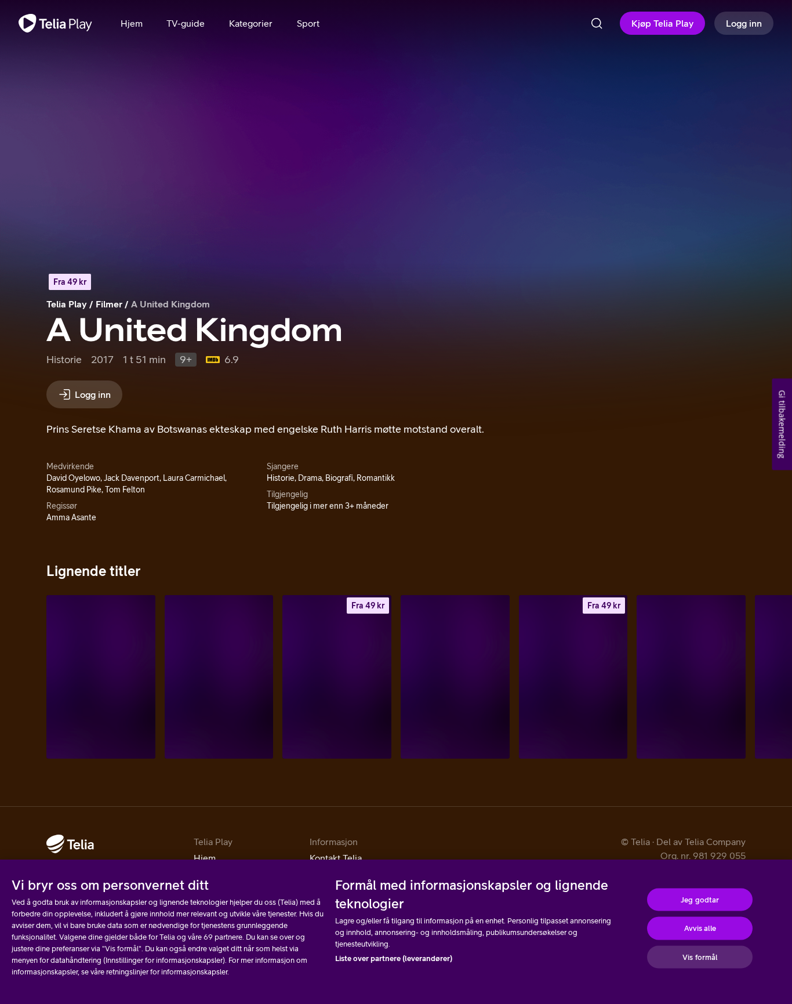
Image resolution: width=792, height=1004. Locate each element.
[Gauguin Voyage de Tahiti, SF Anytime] (336, 676)
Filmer (109, 304)
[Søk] (597, 23)
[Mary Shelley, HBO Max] (219, 676)
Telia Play (66, 304)
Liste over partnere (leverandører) (393, 958)
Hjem (205, 858)
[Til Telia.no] (70, 844)
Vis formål (699, 956)
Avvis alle (700, 928)
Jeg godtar (700, 899)
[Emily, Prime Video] (455, 676)
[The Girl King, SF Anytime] (573, 676)
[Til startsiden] (55, 23)
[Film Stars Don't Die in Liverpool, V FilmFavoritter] (691, 676)
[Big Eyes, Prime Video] (100, 676)
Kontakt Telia (336, 858)
